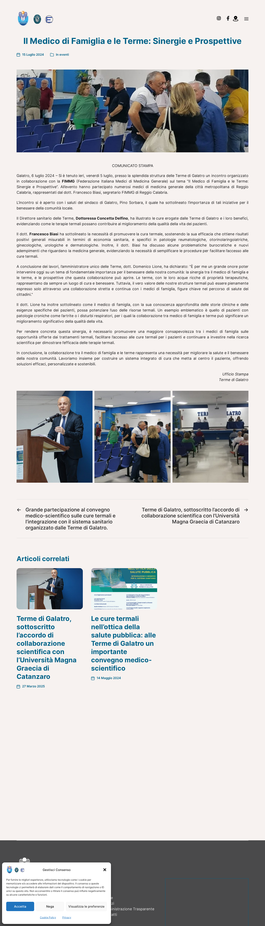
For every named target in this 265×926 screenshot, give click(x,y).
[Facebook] (227, 18)
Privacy (66, 917)
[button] (105, 870)
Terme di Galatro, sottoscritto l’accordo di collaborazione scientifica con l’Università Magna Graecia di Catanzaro (47, 648)
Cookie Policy (48, 917)
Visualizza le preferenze (86, 906)
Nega (50, 906)
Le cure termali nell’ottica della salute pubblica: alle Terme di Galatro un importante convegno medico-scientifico (123, 643)
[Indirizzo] (237, 19)
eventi (64, 55)
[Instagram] (218, 18)
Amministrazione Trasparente (128, 909)
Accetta (20, 906)
